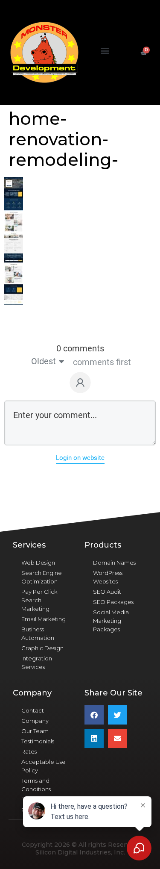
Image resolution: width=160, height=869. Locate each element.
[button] (105, 51)
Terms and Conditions (36, 784)
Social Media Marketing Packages (111, 621)
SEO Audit (107, 591)
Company (35, 720)
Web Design (38, 562)
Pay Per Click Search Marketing (39, 600)
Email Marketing (43, 619)
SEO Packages (113, 601)
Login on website (80, 458)
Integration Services (36, 662)
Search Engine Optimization (41, 577)
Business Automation (37, 633)
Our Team (35, 731)
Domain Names (114, 562)
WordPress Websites (107, 577)
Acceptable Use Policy (43, 766)
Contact (32, 710)
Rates (29, 751)
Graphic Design (42, 648)
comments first (102, 362)
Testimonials (37, 741)
